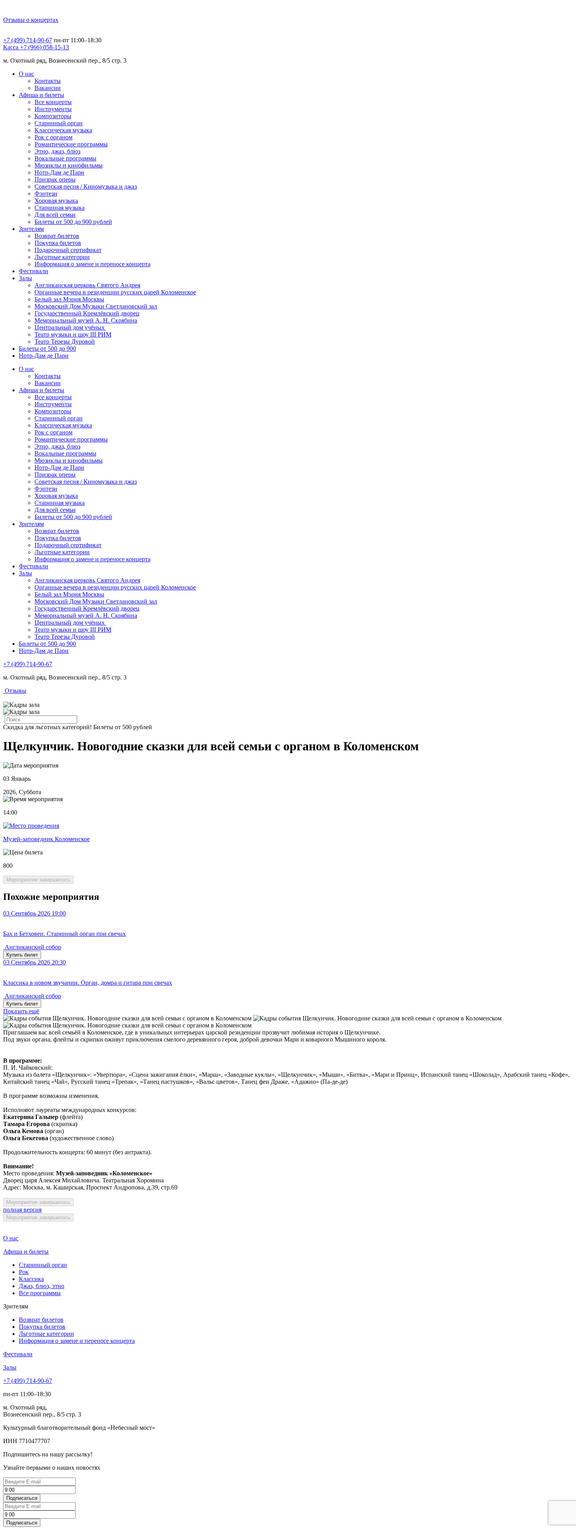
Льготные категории (62, 257)
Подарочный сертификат (67, 250)
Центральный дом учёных (70, 327)
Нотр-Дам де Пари (59, 172)
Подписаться (21, 1498)
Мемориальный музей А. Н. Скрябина (85, 320)
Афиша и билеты (41, 95)
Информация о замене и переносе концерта (92, 264)
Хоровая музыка (56, 200)
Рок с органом (53, 137)
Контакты (47, 80)
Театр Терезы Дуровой (64, 341)
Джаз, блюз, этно (41, 1286)
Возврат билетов (56, 235)
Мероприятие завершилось (38, 880)
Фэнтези (45, 193)
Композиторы (52, 116)
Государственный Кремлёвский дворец (86, 313)
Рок (24, 1272)
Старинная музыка (59, 207)
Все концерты (53, 102)
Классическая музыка (63, 130)
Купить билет (22, 955)
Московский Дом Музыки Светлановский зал (95, 306)
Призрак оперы (55, 179)
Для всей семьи (55, 214)
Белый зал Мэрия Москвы (69, 299)
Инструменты (53, 109)
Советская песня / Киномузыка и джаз (85, 186)
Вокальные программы (65, 158)
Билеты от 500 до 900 (47, 348)
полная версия (22, 1209)
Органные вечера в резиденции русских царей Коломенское (115, 292)
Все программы (40, 1293)
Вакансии (47, 88)
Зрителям (31, 228)
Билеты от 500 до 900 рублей (73, 221)
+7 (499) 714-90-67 (27, 40)
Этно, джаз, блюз (57, 151)
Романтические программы (71, 144)
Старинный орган (58, 123)
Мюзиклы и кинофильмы (68, 165)
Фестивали (33, 271)
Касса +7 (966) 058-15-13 (36, 47)
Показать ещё (21, 1011)
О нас (26, 73)
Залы (25, 278)
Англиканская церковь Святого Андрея (87, 285)
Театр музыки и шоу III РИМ (72, 334)
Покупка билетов (57, 243)
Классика (31, 1279)
